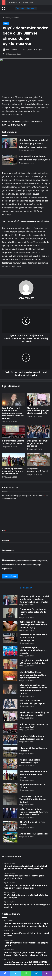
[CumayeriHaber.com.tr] (26, 8)
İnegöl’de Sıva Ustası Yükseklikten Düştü (29, 761)
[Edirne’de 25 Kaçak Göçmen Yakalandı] (10, 752)
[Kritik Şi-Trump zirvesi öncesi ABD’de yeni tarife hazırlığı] (10, 664)
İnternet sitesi (8, 550)
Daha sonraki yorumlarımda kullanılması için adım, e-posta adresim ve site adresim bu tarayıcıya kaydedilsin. (25, 564)
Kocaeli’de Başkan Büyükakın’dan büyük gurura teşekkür (33, 650)
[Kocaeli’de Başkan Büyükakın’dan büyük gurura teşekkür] (10, 651)
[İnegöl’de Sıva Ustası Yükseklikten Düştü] (10, 764)
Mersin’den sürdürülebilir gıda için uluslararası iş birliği (38, 410)
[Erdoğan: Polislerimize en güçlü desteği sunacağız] (38, 432)
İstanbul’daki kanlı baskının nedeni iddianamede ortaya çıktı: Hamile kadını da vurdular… (13, 413)
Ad (4, 530)
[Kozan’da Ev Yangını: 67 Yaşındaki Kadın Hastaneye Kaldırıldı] (10, 800)
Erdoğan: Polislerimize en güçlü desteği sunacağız (38, 443)
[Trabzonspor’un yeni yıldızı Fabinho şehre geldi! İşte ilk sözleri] (10, 613)
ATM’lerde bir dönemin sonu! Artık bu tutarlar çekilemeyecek (33, 637)
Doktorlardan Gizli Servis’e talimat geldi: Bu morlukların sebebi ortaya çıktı (33, 625)
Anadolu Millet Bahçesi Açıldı (33, 833)
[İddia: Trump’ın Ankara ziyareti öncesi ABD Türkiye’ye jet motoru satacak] (10, 813)
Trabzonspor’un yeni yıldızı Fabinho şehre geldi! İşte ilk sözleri (32, 612)
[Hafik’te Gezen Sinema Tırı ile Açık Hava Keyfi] (13, 432)
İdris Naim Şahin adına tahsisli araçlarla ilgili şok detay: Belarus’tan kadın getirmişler (33, 143)
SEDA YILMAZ (11, 50)
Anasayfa (8, 18)
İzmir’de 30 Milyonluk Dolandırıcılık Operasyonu (32, 702)
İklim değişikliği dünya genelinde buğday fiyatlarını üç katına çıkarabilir (33, 675)
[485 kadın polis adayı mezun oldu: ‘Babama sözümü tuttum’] (13, 459)
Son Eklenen (26, 587)
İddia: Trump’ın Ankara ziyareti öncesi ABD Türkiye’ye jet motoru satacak (34, 812)
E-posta (6, 540)
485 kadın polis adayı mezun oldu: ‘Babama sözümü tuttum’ (12, 471)
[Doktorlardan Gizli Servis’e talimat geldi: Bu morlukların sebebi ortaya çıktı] (10, 626)
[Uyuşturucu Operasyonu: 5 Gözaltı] (38, 459)
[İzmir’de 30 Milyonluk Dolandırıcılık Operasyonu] (10, 704)
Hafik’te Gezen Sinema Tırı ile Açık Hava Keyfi (13, 442)
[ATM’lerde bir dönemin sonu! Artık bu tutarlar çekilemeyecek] (9, 160)
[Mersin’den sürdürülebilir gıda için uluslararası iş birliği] (38, 399)
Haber (16, 18)
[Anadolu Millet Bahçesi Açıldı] (10, 837)
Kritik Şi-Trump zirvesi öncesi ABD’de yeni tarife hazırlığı (33, 661)
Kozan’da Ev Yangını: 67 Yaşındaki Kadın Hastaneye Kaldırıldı (32, 799)
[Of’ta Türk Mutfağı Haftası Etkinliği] (10, 826)
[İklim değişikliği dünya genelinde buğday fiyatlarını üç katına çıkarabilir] (10, 676)
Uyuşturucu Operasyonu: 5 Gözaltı (38, 470)
